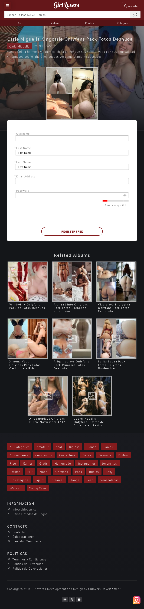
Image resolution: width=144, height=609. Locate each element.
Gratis (43, 463)
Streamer (57, 479)
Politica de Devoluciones (30, 568)
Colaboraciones (23, 536)
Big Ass (74, 446)
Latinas (15, 471)
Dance (87, 455)
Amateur (43, 446)
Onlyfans (61, 471)
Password (22, 190)
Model (44, 471)
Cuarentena (67, 455)
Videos (55, 23)
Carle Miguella (19, 46)
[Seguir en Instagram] (65, 599)
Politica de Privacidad (27, 563)
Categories (123, 23)
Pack (78, 471)
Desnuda (105, 455)
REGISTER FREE (72, 231)
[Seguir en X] (72, 599)
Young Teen (37, 488)
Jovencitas (109, 463)
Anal (59, 446)
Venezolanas (109, 479)
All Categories (20, 446)
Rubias (94, 471)
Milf (30, 471)
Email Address (25, 176)
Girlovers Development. (104, 588)
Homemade (63, 463)
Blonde (91, 446)
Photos (89, 23)
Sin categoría (19, 479)
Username (23, 133)
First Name (23, 148)
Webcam (16, 488)
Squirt (39, 479)
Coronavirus (43, 455)
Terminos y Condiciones (29, 559)
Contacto (18, 531)
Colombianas (19, 455)
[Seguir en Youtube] (79, 599)
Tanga (75, 479)
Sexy (109, 471)
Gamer (27, 463)
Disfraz (123, 455)
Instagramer (86, 463)
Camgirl (108, 446)
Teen (89, 479)
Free (13, 463)
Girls (20, 23)
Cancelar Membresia (26, 541)
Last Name (23, 162)
